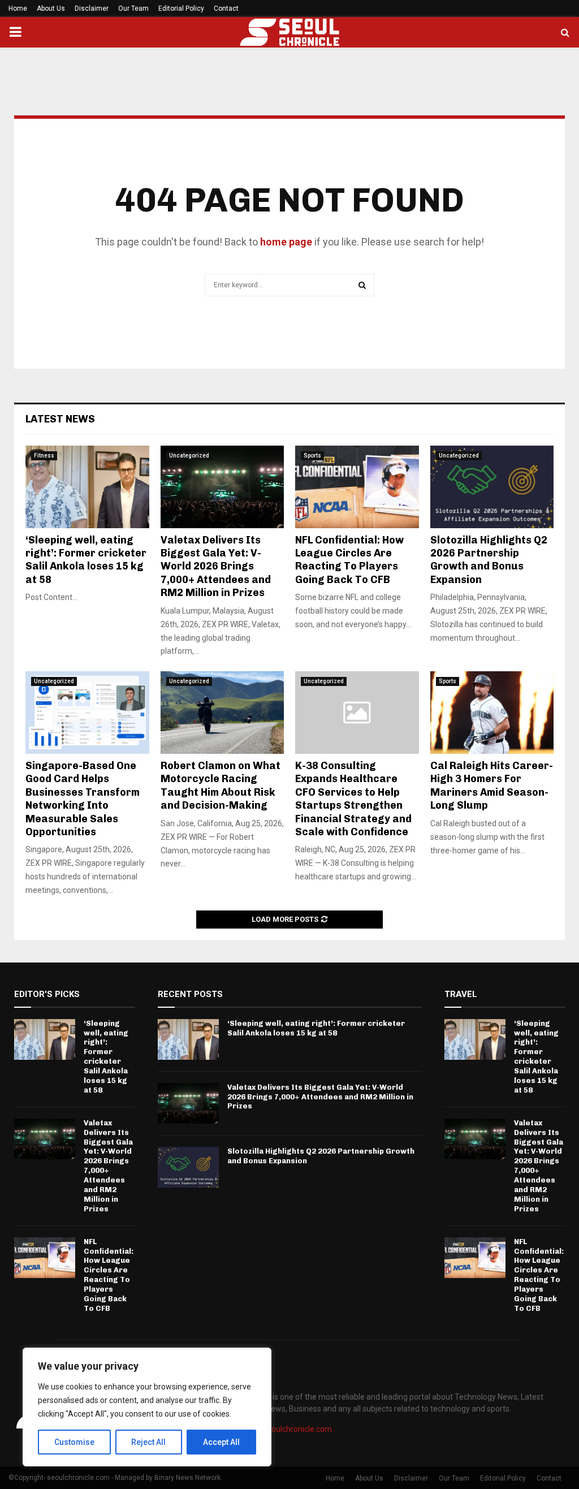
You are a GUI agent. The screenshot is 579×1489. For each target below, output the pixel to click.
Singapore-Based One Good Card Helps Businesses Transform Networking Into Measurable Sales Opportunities (82, 798)
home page (286, 242)
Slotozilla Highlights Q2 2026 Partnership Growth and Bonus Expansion (488, 560)
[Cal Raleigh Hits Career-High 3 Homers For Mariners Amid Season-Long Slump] (492, 712)
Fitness (44, 455)
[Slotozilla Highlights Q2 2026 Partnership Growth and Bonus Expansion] (492, 487)
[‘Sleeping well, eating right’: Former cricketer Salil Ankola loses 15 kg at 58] (87, 487)
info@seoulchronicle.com (286, 1429)
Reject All (148, 1442)
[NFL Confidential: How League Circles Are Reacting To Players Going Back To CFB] (357, 487)
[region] (147, 1407)
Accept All (221, 1442)
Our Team (133, 8)
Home (17, 8)
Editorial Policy (181, 8)
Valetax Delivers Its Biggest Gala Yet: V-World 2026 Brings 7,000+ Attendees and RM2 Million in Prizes (216, 566)
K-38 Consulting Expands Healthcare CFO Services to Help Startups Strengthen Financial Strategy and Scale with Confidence (353, 798)
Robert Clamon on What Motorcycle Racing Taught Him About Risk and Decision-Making (220, 785)
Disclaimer (92, 8)
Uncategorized (189, 455)
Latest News (60, 419)
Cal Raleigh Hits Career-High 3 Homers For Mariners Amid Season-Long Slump (491, 785)
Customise (74, 1442)
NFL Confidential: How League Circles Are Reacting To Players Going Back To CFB (349, 560)
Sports (312, 455)
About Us (51, 8)
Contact (226, 8)
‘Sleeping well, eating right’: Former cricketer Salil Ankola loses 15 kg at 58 (85, 560)
